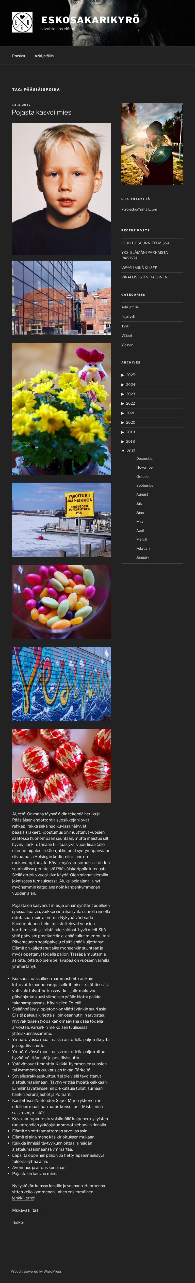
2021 (130, 413)
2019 (130, 432)
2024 (130, 384)
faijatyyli (128, 316)
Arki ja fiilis (44, 56)
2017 (131, 451)
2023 (130, 394)
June (140, 512)
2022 (130, 403)
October (143, 476)
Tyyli (124, 326)
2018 (130, 441)
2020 (130, 422)
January (142, 557)
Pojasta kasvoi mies (41, 112)
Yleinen (127, 345)
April (140, 530)
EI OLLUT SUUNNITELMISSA (145, 243)
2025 (130, 375)
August (142, 494)
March (141, 539)
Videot (126, 335)
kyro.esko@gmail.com (139, 209)
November (145, 467)
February (143, 548)
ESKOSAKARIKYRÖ (90, 20)
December (145, 458)
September (145, 485)
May (139, 521)
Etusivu (18, 56)
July (139, 503)
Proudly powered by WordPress (36, 1271)
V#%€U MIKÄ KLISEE (139, 267)
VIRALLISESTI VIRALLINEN (144, 277)
